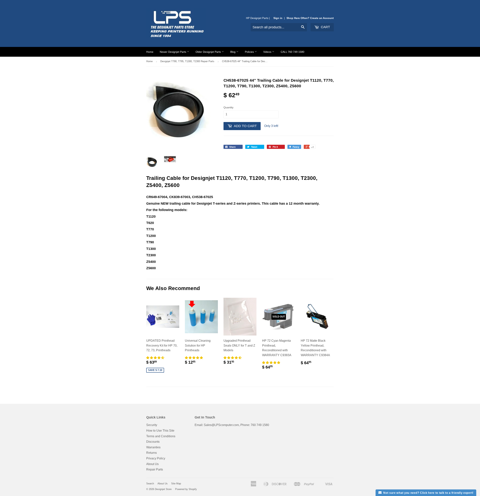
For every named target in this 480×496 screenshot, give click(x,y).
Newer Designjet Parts (173, 51)
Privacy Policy (155, 458)
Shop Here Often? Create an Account (310, 18)
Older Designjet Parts (209, 51)
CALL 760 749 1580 (292, 51)
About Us (152, 464)
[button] (155, 357)
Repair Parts (154, 469)
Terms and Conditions (160, 436)
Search (150, 483)
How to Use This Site (160, 430)
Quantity (228, 107)
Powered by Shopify (186, 489)
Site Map (176, 483)
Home (149, 51)
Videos (267, 51)
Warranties (153, 447)
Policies (250, 51)
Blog (233, 51)
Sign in (277, 18)
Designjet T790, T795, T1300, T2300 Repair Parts (187, 61)
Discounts (153, 441)
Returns (151, 452)
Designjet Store (163, 489)
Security (151, 425)
